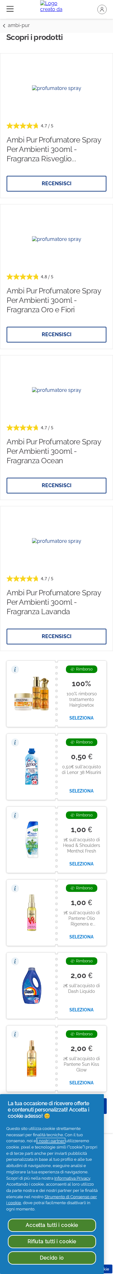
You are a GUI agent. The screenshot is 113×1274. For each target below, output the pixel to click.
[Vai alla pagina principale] (56, 9)
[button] (102, 9)
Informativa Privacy (72, 1178)
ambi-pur (19, 25)
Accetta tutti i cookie (52, 1225)
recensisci (57, 183)
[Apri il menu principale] (10, 9)
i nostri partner (51, 1140)
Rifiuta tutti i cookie (52, 1241)
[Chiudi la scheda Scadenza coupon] (15, 669)
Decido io (52, 1258)
